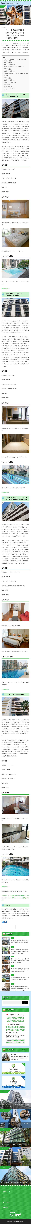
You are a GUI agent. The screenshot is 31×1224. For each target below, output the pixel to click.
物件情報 (5, 1207)
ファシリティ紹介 (10, 64)
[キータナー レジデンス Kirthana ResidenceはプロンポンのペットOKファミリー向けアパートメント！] (22, 927)
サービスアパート (5, 1110)
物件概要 (8, 61)
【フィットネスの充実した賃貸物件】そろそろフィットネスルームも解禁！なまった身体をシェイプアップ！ (20, 951)
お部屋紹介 (9, 62)
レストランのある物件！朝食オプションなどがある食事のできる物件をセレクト (20, 941)
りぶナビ (14, 1221)
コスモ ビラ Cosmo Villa (10, 82)
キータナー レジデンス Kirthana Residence (14, 66)
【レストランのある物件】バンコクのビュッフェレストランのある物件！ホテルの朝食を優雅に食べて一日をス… (20, 970)
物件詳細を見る (5, 288)
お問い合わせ (6, 1191)
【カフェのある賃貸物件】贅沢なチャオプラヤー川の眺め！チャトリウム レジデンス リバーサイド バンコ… (20, 988)
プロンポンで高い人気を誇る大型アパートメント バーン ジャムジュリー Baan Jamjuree (19, 1058)
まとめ (5, 90)
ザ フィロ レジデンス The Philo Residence (15, 59)
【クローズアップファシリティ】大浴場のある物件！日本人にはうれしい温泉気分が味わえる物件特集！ (20, 960)
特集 (2, 6)
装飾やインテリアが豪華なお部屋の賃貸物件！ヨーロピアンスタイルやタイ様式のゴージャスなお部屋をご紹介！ (15, 898)
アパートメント (5, 1148)
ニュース (5, 1197)
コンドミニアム (5, 1091)
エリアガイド (6, 1202)
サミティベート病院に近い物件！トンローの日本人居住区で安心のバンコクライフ (20, 979)
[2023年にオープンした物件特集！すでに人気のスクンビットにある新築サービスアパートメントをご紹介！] (8, 927)
